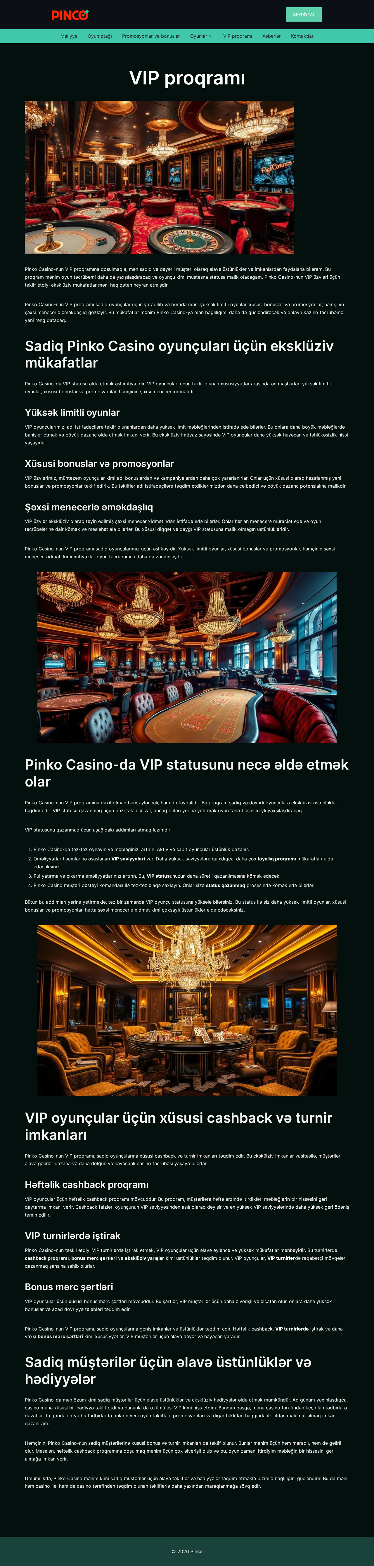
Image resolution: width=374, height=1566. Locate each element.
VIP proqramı (237, 36)
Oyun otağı (100, 36)
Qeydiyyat (304, 14)
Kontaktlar (302, 36)
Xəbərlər (271, 36)
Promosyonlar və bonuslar (151, 36)
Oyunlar (198, 36)
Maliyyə (68, 36)
